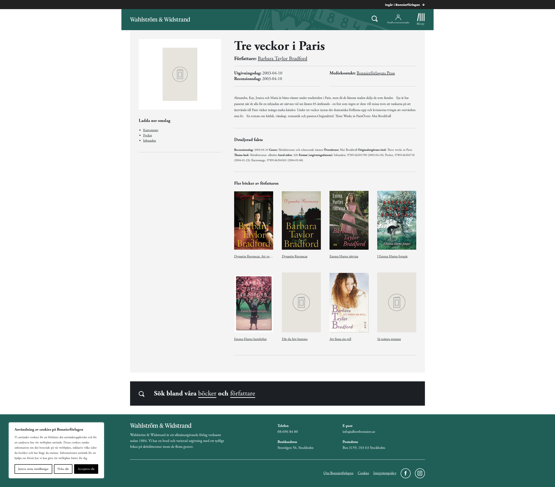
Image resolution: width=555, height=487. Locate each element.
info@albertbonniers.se (359, 431)
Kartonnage (150, 130)
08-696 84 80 (288, 431)
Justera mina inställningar (33, 469)
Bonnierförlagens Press (376, 73)
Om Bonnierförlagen (338, 473)
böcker (207, 393)
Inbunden (149, 140)
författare (242, 393)
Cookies (363, 473)
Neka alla (63, 469)
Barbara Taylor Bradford (282, 59)
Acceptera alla (86, 469)
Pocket (147, 135)
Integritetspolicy (384, 473)
